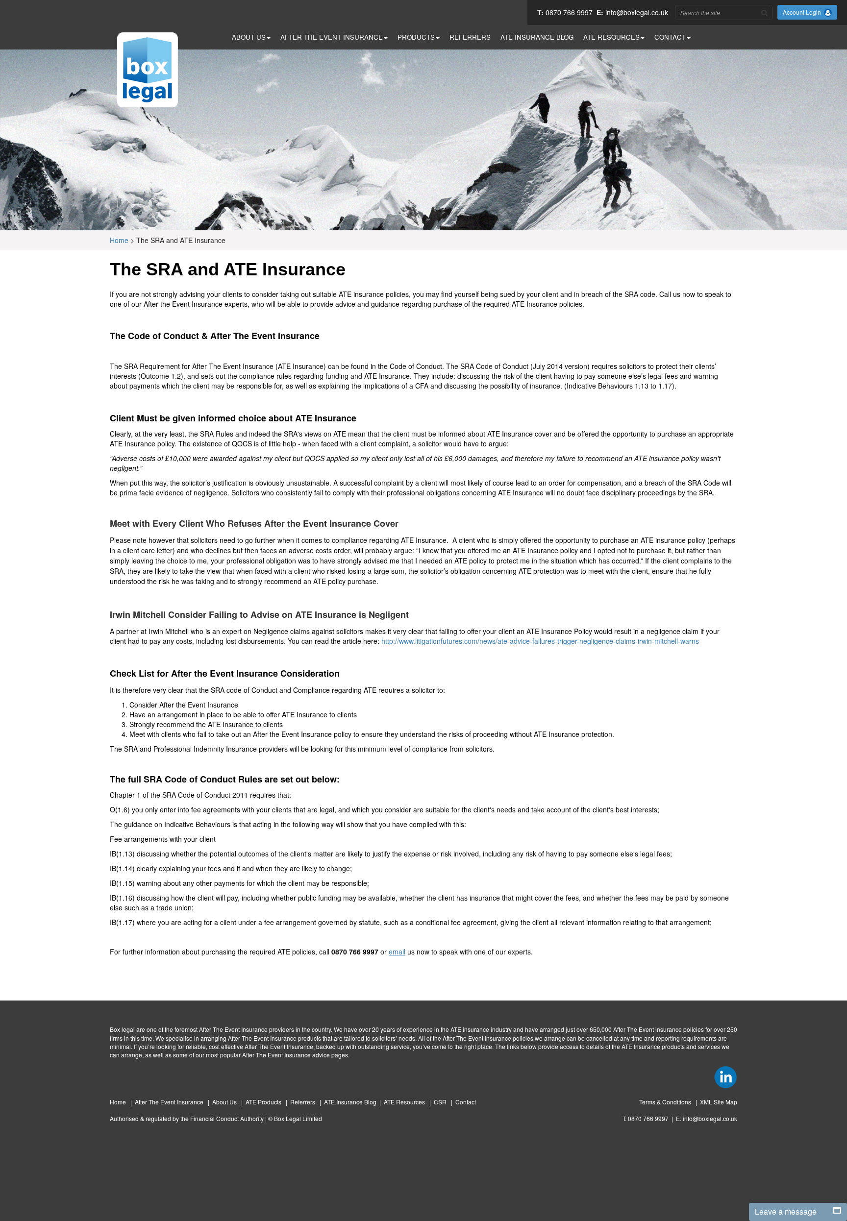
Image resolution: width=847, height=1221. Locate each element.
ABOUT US (249, 37)
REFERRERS (470, 37)
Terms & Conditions (666, 1102)
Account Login (803, 12)
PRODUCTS (416, 37)
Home (119, 240)
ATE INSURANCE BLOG (536, 37)
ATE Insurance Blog (350, 1102)
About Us (225, 1102)
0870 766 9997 (569, 12)
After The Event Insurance (170, 1102)
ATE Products (264, 1102)
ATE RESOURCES (611, 37)
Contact (465, 1102)
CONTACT (670, 37)
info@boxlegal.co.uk (636, 12)
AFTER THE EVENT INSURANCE (331, 37)
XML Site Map (718, 1102)
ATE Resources (405, 1102)
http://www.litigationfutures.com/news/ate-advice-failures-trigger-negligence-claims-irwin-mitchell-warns (540, 641)
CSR (441, 1102)
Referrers (303, 1102)
